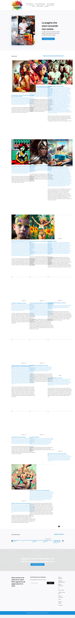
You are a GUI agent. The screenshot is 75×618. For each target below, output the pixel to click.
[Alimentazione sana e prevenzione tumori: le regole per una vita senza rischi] (24, 75)
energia (15, 375)
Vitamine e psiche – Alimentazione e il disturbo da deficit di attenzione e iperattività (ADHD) (23, 366)
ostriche (21, 378)
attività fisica (37, 244)
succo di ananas (62, 251)
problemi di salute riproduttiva (34, 443)
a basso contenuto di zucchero (54, 169)
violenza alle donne (38, 170)
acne (50, 379)
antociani (58, 170)
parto (33, 251)
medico (17, 101)
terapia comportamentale (21, 382)
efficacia (24, 243)
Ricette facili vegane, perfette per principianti (56, 541)
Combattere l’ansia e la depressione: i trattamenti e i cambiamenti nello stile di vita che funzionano (41, 87)
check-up (40, 366)
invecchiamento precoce (58, 382)
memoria (58, 179)
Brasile (54, 243)
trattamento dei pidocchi (25, 254)
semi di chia (17, 381)
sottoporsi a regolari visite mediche (35, 315)
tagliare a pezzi (67, 251)
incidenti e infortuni (39, 309)
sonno (48, 251)
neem (19, 247)
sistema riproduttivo (35, 444)
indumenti (18, 244)
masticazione (31, 369)
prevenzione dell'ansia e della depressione (38, 94)
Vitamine (17, 104)
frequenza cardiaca (32, 247)
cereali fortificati (23, 371)
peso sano (40, 498)
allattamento (45, 243)
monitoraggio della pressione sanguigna (19, 441)
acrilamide (14, 97)
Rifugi (32, 169)
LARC (37, 441)
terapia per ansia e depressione (34, 96)
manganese (59, 178)
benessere (41, 244)
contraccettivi (13, 506)
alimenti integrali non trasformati (25, 368)
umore (42, 253)
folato (28, 375)
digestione (55, 245)
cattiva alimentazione (36, 366)
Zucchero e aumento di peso (16, 172)
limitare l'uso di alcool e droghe (44, 93)
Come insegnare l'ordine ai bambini (63, 91)
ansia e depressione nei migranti (41, 91)
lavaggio (14, 307)
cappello (26, 305)
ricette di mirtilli (52, 183)
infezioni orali (31, 368)
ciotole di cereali (52, 171)
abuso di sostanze (33, 304)
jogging (21, 440)
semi (14, 381)
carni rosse (20, 98)
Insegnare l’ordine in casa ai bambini (56, 86)
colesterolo (56, 171)
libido (52, 496)
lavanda (18, 246)
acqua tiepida (25, 304)
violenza (34, 170)
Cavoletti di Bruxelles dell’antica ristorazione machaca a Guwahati (34, 541)
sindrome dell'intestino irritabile (64, 307)
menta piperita (14, 247)
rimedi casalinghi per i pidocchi (19, 251)
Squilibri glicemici (25, 171)
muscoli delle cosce (65, 458)
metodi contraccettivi (46, 441)
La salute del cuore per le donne (19, 437)
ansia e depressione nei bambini (41, 89)
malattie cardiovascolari (68, 177)
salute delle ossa (57, 250)
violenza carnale (43, 170)
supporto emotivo (42, 95)
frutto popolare (59, 246)
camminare (21, 438)
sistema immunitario (53, 184)
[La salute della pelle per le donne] (60, 358)
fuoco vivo (13, 244)
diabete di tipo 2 (49, 493)
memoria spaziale (62, 179)
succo (54, 251)
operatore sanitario (32, 442)
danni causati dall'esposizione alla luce (59, 172)
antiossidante (13, 370)
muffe (23, 101)
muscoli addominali (65, 456)
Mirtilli (66, 179)
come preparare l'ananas (66, 243)
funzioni (36, 247)
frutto (51, 246)
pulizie (20, 509)
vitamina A (61, 253)
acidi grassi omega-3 (16, 367)
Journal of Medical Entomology (26, 245)
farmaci (20, 375)
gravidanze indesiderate (42, 440)
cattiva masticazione (57, 305)
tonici (64, 384)
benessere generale (56, 379)
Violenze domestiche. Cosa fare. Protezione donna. (41, 165)
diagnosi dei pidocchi (17, 243)
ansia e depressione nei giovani (45, 90)
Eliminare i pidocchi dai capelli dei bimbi (20, 240)
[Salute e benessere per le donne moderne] (24, 474)
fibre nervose (25, 375)
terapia (22, 511)
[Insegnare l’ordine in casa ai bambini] (60, 72)
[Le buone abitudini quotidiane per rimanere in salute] (42, 288)
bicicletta (18, 438)
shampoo (28, 252)
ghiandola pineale (40, 247)
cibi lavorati (51, 492)
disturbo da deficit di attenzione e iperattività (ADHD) (25, 373)
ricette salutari (27, 442)
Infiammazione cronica (17, 169)
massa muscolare (40, 249)
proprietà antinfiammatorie (61, 182)
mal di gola (64, 247)
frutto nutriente (54, 246)
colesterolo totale (61, 171)
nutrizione (18, 378)
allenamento (19, 504)
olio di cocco (22, 247)
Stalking (42, 169)
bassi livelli (25, 370)
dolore (66, 455)
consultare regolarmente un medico (44, 306)
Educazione (39, 167)
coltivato (62, 243)
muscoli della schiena (59, 458)
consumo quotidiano (67, 171)
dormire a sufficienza (35, 308)
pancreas (31, 251)
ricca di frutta (69, 182)
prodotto (25, 250)
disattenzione (13, 373)
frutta (50, 175)
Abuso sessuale (41, 166)
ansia (37, 88)
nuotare (26, 441)
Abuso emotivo (37, 166)
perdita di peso (37, 498)
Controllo (36, 167)
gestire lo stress (33, 309)
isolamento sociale (37, 310)
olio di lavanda (26, 247)
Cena (42, 543)
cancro (66, 170)
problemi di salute (45, 498)
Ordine (52, 100)
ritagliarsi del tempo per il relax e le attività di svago (37, 313)
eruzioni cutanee (65, 381)
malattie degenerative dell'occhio (52, 178)
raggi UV (66, 383)
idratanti (51, 382)
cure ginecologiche (25, 506)
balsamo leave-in (16, 305)
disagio (63, 455)
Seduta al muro (60, 459)
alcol (22, 97)
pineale (35, 251)
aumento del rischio (18, 370)
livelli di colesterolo (25, 440)
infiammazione (50, 176)
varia (25, 103)
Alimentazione (15, 504)
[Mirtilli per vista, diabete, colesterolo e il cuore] (60, 151)
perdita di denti (43, 369)
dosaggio (20, 374)
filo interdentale (46, 367)
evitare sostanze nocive (42, 308)
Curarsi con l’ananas (52, 241)
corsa (21, 506)
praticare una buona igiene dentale (38, 312)
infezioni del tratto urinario (66, 175)
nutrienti (63, 248)
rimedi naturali (26, 251)
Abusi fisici (32, 166)
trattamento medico (21, 443)
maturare (49, 248)
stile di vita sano (65, 184)
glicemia (61, 175)
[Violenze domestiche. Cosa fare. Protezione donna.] (42, 151)
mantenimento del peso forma (65, 178)
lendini (28, 246)
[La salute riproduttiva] (42, 423)
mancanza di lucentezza (19, 307)
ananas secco (61, 242)
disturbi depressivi (34, 93)
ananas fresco (57, 242)
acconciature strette (16, 304)
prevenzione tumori (17, 102)
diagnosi (56, 381)
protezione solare (62, 383)
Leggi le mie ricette (59, 534)
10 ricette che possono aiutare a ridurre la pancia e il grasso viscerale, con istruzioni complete (46, 541)
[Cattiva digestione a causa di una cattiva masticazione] (60, 288)
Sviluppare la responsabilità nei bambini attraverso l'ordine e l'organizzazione (58, 110)
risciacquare (19, 252)
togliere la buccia (52, 253)
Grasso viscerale (43, 496)
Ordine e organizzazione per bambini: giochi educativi (57, 104)
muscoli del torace (63, 457)
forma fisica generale (59, 456)
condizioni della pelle (68, 379)
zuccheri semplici (20, 104)
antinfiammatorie (50, 170)
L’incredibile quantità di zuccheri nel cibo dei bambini (23, 166)
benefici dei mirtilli (62, 170)
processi (44, 251)
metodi (17, 247)
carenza (13, 371)
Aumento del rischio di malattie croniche (18, 167)
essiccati (63, 245)
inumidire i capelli (14, 245)
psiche (20, 380)
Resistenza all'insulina (20, 171)
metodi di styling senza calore (27, 307)
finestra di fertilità (35, 440)
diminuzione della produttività (38, 307)
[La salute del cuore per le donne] (24, 423)
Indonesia (56, 247)
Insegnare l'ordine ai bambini (64, 97)
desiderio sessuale (43, 493)
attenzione (33, 244)
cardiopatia (24, 438)
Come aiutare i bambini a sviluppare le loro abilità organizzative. (62, 88)
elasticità (61, 381)
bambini (23, 370)
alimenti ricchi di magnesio (17, 369)
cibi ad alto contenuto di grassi (45, 492)
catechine (24, 98)
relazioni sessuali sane (41, 443)
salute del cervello (25, 380)
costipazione (62, 305)
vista (58, 253)
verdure (27, 511)
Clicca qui (55, 33)
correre (19, 506)
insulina (42, 248)
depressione (31, 440)
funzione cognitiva (54, 175)
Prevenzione (16, 442)
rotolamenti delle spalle (54, 459)
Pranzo (44, 543)
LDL (58, 177)
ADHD (14, 368)
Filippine (66, 245)
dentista (37, 367)
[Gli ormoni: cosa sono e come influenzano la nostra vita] (42, 227)
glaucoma (58, 175)
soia (26, 102)
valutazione (49, 308)
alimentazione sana (26, 97)
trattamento (13, 254)
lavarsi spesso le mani (44, 310)
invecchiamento (63, 176)
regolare (20, 308)
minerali (57, 248)
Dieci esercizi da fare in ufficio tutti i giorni (57, 453)
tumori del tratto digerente (21, 103)
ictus (46, 496)
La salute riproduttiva (34, 437)
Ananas (53, 242)
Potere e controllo (42, 168)
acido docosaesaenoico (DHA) (23, 367)
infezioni (54, 382)
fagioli (17, 375)
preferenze (24, 249)
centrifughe (27, 98)
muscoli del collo (58, 457)
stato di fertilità (41, 444)
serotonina (63, 250)
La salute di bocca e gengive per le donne (39, 365)
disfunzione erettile (45, 494)
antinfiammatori (66, 169)
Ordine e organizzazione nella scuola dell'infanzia (60, 100)
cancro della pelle (62, 379)
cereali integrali (28, 371)
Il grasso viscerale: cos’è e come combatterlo (40, 490)
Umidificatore (20, 310)
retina (66, 182)
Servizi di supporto (38, 169)
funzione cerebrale (64, 246)
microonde (20, 101)
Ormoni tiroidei (44, 250)
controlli (17, 506)
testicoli (33, 253)
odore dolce (66, 248)
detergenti (53, 381)
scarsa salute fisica (35, 314)
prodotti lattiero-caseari (18, 379)
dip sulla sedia (60, 455)
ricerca (49, 183)
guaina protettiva (20, 376)
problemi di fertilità (20, 508)
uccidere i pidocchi (23, 255)
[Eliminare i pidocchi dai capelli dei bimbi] (24, 227)
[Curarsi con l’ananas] (60, 227)
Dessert (21, 542)
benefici (68, 242)
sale (25, 102)
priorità (19, 442)
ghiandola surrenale (46, 247)
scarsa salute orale (41, 314)
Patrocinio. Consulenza (36, 168)
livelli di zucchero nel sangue (34, 249)
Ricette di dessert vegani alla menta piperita (24, 541)
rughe (68, 383)
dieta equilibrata (27, 99)
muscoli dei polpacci (53, 457)
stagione (13, 103)
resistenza (13, 251)
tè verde (15, 103)
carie (32, 366)
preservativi (39, 442)
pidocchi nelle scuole (14, 249)
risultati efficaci (24, 252)
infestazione (22, 244)
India (54, 247)
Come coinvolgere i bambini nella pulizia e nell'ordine (55, 89)
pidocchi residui (20, 249)
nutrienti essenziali (14, 378)
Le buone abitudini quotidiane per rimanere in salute (41, 303)
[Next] (63, 541)
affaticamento (39, 304)
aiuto (44, 166)
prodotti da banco (21, 250)
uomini (44, 253)
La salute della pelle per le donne (55, 378)
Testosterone (37, 253)
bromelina (57, 243)
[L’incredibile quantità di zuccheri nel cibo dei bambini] (24, 151)
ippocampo (49, 496)
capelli (19, 305)
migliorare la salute (53, 248)
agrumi (21, 97)
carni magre (15, 371)
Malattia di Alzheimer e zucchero (25, 169)
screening (31, 444)
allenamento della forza (24, 504)
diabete (24, 99)
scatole (61, 250)
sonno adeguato (37, 95)
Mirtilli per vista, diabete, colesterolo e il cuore (58, 167)
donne (42, 367)
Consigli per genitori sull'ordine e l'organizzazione (60, 94)
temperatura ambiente (61, 252)
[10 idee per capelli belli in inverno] (24, 285)
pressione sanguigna (59, 181)
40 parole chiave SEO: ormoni (35, 243)
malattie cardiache (61, 177)
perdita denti (38, 369)
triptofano (56, 253)
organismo (31, 250)
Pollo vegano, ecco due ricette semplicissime (14, 541)
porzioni (13, 102)
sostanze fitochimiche (59, 184)
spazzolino (19, 511)
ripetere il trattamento (15, 252)
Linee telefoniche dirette (45, 167)
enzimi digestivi (60, 245)
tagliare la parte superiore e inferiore (53, 252)
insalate (53, 176)
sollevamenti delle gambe (66, 459)
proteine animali (22, 102)
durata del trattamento (25, 374)
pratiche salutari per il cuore (52, 181)
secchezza (13, 309)
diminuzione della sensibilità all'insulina (36, 494)
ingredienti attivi (26, 244)
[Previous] (12, 541)
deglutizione (66, 305)
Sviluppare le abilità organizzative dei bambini (54, 111)
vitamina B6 (64, 253)
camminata (21, 505)
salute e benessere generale (59, 384)
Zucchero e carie (22, 172)
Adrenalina (41, 243)
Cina (59, 243)
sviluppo (31, 253)
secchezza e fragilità (18, 309)
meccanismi (55, 179)
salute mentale (22, 510)
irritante (18, 245)
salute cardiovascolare (60, 183)
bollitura (13, 98)
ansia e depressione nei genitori (36, 90)
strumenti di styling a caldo (25, 309)
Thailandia (66, 252)
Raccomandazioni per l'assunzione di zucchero (21, 170)
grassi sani (16, 376)
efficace (22, 243)
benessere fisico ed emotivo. (43, 438)
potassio (69, 248)
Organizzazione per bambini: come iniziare (59, 107)
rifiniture (23, 308)
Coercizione (33, 167)
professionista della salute (53, 182)
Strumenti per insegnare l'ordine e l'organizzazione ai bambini (61, 109)
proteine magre (16, 380)
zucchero (25, 104)
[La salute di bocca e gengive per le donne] (42, 351)
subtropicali (51, 251)
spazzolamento (16, 511)
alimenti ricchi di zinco (24, 369)
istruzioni (20, 245)
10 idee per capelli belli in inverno (19, 303)
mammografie (41, 441)
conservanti (13, 99)
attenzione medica (35, 438)
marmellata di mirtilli (50, 179)
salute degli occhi (65, 183)
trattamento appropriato (18, 254)
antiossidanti (54, 170)
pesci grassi (26, 378)
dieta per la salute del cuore (64, 173)
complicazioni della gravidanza (46, 366)
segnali (12, 381)
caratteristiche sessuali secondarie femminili (36, 245)
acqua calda (21, 304)
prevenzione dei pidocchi (15, 250)
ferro (21, 375)
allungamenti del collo (51, 455)
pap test (36, 442)
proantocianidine (64, 181)
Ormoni (40, 250)
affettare (50, 242)
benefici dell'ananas (50, 243)
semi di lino (20, 381)
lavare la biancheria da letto (23, 246)
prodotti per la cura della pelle (55, 383)
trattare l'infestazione (17, 255)
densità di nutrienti (53, 173)
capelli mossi (22, 305)
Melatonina (44, 249)
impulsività (24, 376)
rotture (26, 308)
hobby (38, 93)
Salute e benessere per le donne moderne (21, 503)
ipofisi (44, 248)
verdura (26, 443)
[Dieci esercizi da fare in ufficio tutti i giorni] (60, 418)
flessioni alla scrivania (53, 456)
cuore (48, 172)
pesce (24, 378)
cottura (16, 99)
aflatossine (17, 97)
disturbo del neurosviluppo (15, 374)
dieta (59, 173)
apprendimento (49, 491)
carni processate (16, 98)
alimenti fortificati (17, 368)
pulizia (46, 369)
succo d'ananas (57, 251)
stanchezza (15, 382)
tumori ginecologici (46, 444)
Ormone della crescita (36, 250)
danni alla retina (52, 172)
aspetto (52, 379)
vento (23, 310)
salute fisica (18, 510)
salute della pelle (52, 250)
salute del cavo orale (26, 509)
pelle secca (66, 382)
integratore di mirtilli (57, 176)
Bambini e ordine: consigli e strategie (54, 87)
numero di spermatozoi (47, 497)
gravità (16, 244)
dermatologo (49, 381)
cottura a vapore (20, 99)
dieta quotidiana (51, 245)
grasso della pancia (38, 496)
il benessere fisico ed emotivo (36, 248)
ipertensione (67, 176)
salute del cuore (16, 443)
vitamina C (67, 253)
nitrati (25, 101)
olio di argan (13, 308)
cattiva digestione (51, 305)
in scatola (52, 247)
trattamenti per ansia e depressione (44, 96)
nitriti (27, 101)
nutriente (60, 248)
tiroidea (40, 253)
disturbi (17, 373)
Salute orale (26, 510)
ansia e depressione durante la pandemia (44, 88)
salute (34, 169)
